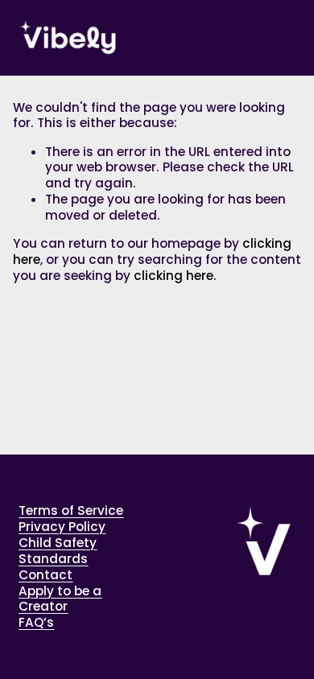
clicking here (173, 275)
